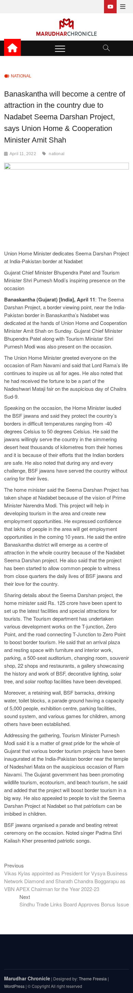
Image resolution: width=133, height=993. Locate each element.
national (56, 153)
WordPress (14, 986)
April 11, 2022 (23, 153)
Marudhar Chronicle (27, 978)
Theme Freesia (93, 978)
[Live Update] (110, 6)
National (21, 76)
